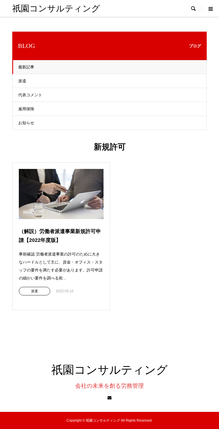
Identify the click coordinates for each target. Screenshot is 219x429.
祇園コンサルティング (56, 8)
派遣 (22, 81)
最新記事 (26, 67)
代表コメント (30, 95)
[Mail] (109, 398)
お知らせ (26, 122)
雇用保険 (26, 109)
